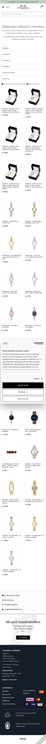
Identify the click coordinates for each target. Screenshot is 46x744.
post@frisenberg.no (13, 661)
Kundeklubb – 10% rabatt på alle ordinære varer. (23, 2)
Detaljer (36, 379)
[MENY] (3, 7)
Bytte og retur (6, 694)
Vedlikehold (5, 701)
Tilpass (21, 392)
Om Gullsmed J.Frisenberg (10, 664)
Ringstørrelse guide (8, 697)
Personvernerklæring (8, 704)
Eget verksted (7, 667)
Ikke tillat (23, 399)
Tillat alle (23, 385)
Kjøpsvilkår (5, 691)
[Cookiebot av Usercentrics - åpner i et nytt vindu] (34, 343)
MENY (8, 7)
